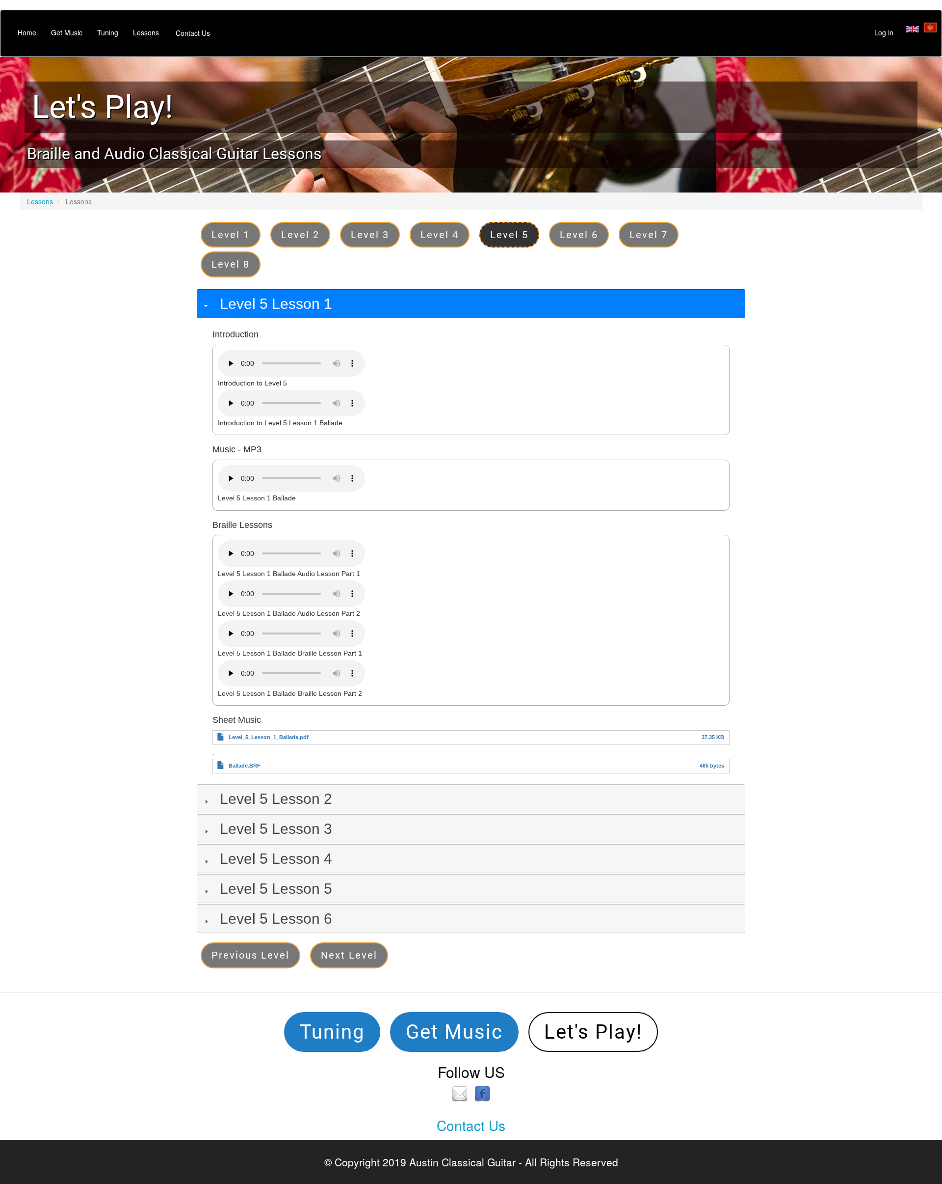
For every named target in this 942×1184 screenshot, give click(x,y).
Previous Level (250, 955)
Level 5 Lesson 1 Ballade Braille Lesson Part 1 (290, 653)
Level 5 (509, 235)
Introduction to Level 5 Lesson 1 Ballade (280, 423)
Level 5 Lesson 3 (276, 829)
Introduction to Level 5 (252, 383)
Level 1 (230, 235)
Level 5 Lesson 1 (276, 304)
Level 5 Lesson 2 (276, 799)
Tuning (107, 32)
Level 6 (579, 235)
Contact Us (193, 33)
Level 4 (439, 235)
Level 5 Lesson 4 (276, 859)
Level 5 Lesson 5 (276, 889)
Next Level (349, 955)
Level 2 (300, 235)
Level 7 (648, 235)
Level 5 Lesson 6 (276, 918)
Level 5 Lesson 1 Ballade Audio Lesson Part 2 (289, 613)
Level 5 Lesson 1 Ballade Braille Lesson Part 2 (290, 693)
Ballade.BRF (245, 766)
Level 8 (230, 264)
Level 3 (370, 235)
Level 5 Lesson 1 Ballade (257, 498)
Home (27, 32)
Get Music (66, 32)
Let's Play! (102, 107)
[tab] (471, 303)
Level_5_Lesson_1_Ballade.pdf (269, 737)
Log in (883, 32)
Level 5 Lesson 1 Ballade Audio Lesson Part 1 (289, 574)
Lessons (146, 32)
